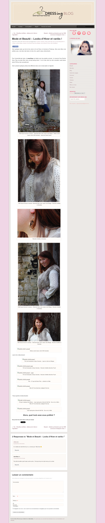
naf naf (42, 43)
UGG (51, 43)
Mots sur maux (73, 84)
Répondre (17, 450)
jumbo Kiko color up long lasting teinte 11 (56, 41)
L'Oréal (13, 43)
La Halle (17, 43)
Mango (21, 43)
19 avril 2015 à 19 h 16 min (19, 458)
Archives (72, 93)
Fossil (46, 41)
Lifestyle (71, 80)
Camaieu (42, 41)
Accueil (13, 26)
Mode (27, 41)
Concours (72, 75)
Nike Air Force (47, 43)
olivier (15, 442)
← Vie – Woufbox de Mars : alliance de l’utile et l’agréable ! (24, 34)
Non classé (72, 87)
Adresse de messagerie (15, 503)
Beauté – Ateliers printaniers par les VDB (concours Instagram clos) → (55, 34)
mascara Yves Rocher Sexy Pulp (30, 43)
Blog (71, 70)
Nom (15, 496)
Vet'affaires (55, 43)
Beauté (24, 41)
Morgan (38, 43)
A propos (20, 26)
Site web (15, 505)
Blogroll (36, 26)
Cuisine (71, 77)
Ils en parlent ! (29, 26)
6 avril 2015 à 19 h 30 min (19, 443)
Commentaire (15, 482)
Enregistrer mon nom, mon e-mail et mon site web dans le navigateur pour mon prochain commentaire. (36, 508)
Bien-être (72, 68)
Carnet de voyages (74, 73)
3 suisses (38, 41)
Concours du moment (46, 26)
